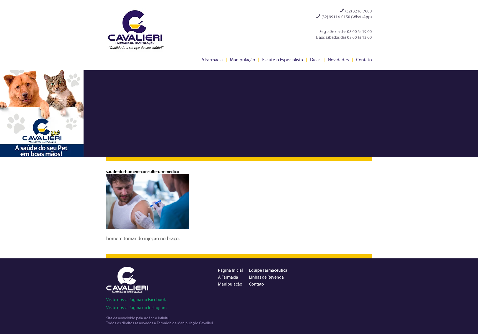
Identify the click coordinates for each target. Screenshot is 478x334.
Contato (364, 60)
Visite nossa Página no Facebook (136, 299)
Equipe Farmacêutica (268, 270)
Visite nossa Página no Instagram (136, 307)
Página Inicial (230, 270)
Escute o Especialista (282, 60)
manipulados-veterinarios (42, 113)
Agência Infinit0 (156, 318)
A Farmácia (212, 60)
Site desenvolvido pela (125, 318)
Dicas (315, 60)
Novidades (338, 60)
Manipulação (242, 60)
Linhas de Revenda (266, 277)
